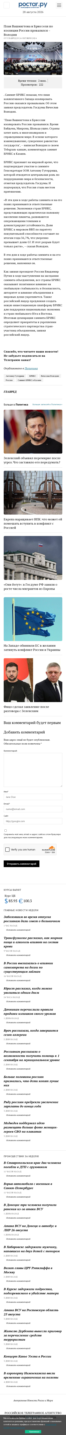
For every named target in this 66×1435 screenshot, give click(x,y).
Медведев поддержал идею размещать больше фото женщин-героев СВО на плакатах (31, 1127)
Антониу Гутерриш (15, 376)
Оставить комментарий (18, 929)
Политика (31, 368)
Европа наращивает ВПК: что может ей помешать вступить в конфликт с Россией (33, 523)
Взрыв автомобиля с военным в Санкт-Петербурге (28, 1186)
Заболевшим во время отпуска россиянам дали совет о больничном (32, 919)
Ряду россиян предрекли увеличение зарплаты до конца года (31, 1104)
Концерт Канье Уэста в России (27, 1356)
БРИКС (32, 376)
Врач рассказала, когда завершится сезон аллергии (31, 1032)
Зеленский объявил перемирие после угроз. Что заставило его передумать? (32, 460)
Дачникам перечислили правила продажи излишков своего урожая (30, 1011)
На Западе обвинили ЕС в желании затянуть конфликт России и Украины (32, 647)
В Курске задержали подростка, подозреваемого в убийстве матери (31, 1291)
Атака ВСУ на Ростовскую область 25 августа (31, 1312)
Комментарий (10, 750)
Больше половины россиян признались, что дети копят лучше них (31, 1081)
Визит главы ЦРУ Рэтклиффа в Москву (28, 1270)
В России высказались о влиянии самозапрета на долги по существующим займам (28, 967)
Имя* (6, 791)
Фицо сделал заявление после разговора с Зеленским (26, 709)
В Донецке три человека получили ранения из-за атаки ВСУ (30, 1207)
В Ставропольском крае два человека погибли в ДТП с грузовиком (32, 1165)
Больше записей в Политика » (47, 404)
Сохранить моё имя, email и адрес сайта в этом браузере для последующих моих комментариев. (32, 836)
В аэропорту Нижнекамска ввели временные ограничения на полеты (31, 1375)
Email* (7, 803)
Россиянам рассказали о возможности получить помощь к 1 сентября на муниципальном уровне (32, 1055)
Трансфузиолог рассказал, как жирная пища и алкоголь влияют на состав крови (33, 942)
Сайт (6, 815)
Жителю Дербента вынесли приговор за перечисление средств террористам (33, 1335)
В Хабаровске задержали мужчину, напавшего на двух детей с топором (32, 1249)
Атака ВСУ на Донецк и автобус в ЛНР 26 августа (30, 1228)
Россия (9, 380)
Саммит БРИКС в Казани (29, 380)
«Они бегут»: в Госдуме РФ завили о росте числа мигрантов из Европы (30, 586)
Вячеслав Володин (50, 376)
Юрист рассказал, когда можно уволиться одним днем (28, 990)
